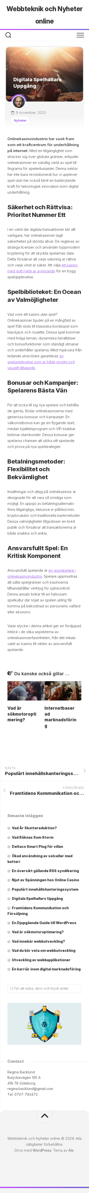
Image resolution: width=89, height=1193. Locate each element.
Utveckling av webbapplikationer (41, 960)
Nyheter (20, 120)
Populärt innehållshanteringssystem (45, 889)
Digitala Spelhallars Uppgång (37, 898)
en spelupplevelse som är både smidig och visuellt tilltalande (41, 362)
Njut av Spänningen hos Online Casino (45, 880)
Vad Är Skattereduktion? (34, 828)
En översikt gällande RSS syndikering (45, 871)
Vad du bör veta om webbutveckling (43, 950)
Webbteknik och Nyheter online (44, 15)
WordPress (42, 1150)
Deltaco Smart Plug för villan (37, 846)
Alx (71, 1150)
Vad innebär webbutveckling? (38, 941)
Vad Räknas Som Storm (32, 837)
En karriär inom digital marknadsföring (46, 969)
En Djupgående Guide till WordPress (44, 923)
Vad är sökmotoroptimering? (21, 714)
